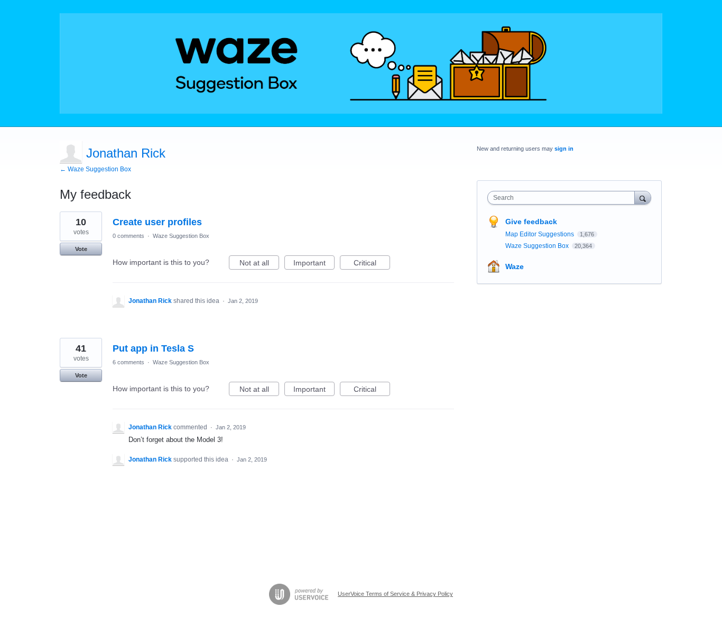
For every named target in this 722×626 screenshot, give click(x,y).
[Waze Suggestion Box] (361, 63)
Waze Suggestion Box (181, 236)
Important (314, 264)
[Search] (642, 197)
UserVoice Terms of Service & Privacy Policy (395, 594)
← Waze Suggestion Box (95, 169)
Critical (372, 264)
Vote (81, 249)
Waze (514, 266)
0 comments (128, 236)
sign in (563, 148)
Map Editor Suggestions (540, 234)
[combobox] (564, 197)
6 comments (128, 362)
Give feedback (531, 221)
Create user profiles (157, 222)
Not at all (259, 264)
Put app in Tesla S (153, 348)
